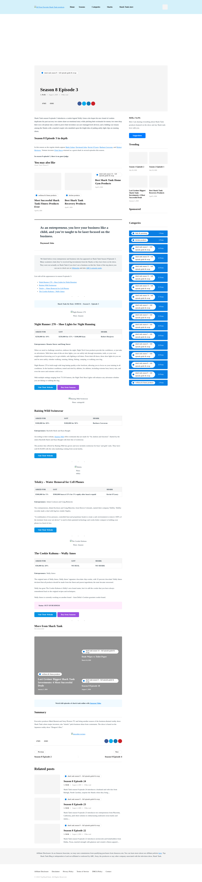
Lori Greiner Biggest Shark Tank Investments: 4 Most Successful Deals (56, 682)
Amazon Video (95, 703)
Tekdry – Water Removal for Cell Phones (54, 288)
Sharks (110, 7)
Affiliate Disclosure (41, 871)
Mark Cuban (70, 147)
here (160, 853)
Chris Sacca (58, 150)
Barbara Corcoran (106, 147)
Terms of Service (83, 871)
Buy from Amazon (68, 387)
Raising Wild (59, 437)
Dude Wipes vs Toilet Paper (94, 656)
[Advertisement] (101, 39)
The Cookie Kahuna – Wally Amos (52, 291)
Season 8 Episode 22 (75, 830)
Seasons (82, 7)
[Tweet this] (84, 104)
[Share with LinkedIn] (89, 104)
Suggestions (137, 135)
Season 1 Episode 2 (136, 167)
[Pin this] (93, 104)
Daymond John (81, 147)
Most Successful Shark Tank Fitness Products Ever (46, 203)
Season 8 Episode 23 (75, 804)
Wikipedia (75, 268)
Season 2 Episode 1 (156, 167)
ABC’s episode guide (94, 268)
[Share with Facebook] (79, 104)
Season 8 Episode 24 (75, 781)
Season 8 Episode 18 (91, 686)
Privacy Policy (68, 871)
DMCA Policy (97, 871)
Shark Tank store (126, 7)
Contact (108, 871)
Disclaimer (56, 871)
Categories (96, 7)
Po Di (43, 95)
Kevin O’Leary (93, 147)
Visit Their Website (45, 387)
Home (72, 7)
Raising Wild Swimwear (47, 285)
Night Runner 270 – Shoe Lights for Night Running (58, 282)
